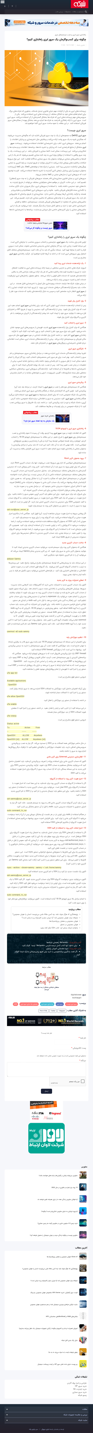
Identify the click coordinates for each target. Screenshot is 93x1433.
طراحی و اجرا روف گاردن (77, 1383)
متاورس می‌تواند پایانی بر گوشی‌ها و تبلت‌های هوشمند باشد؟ (58, 1175)
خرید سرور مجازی (79, 1392)
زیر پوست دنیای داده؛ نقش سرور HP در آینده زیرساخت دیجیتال (58, 1364)
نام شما (82, 1037)
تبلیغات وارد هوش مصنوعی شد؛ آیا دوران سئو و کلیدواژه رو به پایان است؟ (50, 917)
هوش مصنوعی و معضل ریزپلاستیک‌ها (63, 921)
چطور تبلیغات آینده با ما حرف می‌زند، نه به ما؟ (63, 1352)
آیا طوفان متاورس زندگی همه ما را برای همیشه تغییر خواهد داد (58, 1199)
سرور (33, 1429)
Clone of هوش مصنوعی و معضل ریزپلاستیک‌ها (62, 1257)
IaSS (15, 1004)
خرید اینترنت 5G (80, 1389)
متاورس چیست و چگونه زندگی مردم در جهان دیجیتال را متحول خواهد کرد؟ (54, 1235)
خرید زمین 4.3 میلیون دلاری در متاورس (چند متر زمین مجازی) (58, 1223)
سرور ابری (60, 1004)
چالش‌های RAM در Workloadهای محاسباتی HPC (62, 1316)
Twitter (53, 1011)
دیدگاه (82, 1060)
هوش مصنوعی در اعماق (69, 924)
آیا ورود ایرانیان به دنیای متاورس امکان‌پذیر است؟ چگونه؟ (59, 1211)
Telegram (62, 1011)
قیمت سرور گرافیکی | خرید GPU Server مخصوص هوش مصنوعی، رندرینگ (54, 1292)
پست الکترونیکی (78, 1048)
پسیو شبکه (82, 1395)
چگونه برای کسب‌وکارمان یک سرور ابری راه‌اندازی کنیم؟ (56, 39)
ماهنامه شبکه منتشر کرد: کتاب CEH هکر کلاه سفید (59, 927)
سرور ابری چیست (71, 1004)
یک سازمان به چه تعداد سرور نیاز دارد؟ (39, 420)
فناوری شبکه (81, 45)
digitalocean (76, 994)
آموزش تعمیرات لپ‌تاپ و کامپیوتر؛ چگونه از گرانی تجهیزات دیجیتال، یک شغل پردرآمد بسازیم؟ (48, 1328)
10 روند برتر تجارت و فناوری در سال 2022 (64, 1187)
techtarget (76, 997)
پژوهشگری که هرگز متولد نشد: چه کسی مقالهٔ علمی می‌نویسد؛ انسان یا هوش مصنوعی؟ (45, 914)
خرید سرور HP (81, 1386)
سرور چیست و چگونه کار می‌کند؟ (39, 228)
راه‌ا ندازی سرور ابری (47, 1004)
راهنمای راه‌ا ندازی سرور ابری (29, 1004)
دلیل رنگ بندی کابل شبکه (69, 1340)
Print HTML (43, 1011)
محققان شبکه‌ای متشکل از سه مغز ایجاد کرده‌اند (46, 988)
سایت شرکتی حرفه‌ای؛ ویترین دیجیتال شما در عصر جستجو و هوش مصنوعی (54, 1304)
